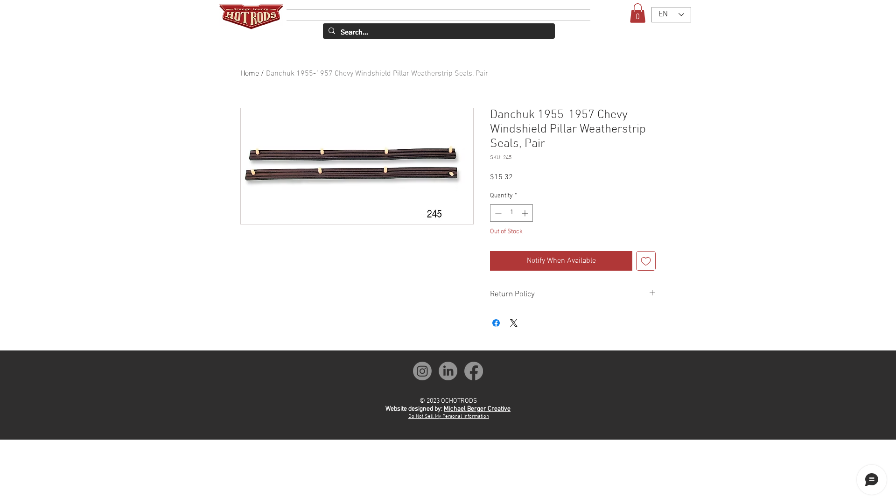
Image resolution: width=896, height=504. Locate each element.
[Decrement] (497, 213)
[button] (638, 13)
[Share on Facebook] (496, 323)
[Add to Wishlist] (646, 261)
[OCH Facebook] (473, 371)
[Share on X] (513, 323)
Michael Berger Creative (477, 409)
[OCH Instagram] (422, 371)
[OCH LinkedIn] (448, 371)
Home (249, 73)
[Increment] (526, 213)
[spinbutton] (511, 213)
